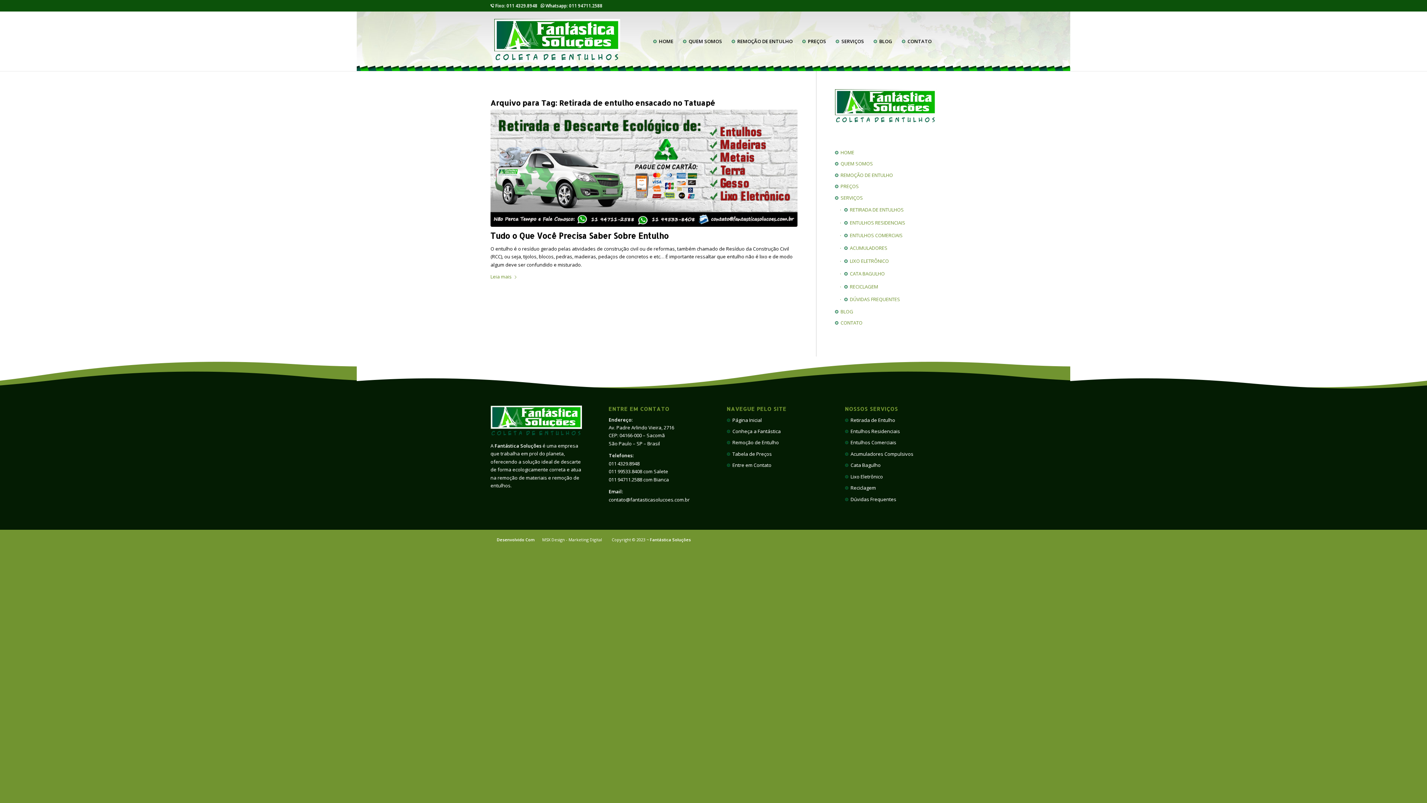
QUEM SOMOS (855, 163)
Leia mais (501, 276)
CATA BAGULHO (866, 273)
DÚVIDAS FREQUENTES (874, 299)
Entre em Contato (750, 465)
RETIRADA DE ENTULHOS (876, 209)
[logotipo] (557, 41)
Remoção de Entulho (754, 442)
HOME (846, 152)
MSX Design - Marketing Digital (572, 539)
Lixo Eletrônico (865, 476)
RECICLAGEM (863, 286)
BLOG (845, 311)
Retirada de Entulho (871, 420)
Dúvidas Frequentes (872, 499)
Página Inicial (746, 420)
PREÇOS (848, 186)
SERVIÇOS (850, 197)
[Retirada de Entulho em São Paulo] (644, 168)
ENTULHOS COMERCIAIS (875, 235)
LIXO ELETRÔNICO (868, 261)
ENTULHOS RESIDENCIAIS (876, 222)
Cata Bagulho (864, 465)
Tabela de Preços (751, 454)
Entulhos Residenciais (874, 431)
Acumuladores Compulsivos (880, 454)
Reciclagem (862, 487)
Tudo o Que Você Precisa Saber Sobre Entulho (580, 235)
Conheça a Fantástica (755, 431)
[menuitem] (663, 41)
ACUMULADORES (867, 248)
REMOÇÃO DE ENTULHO (865, 175)
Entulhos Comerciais (872, 442)
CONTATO (850, 322)
